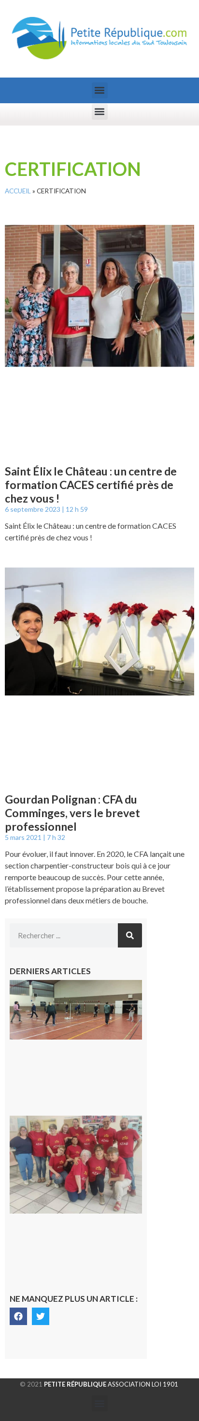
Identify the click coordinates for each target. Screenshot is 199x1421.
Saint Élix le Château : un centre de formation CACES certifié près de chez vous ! (91, 484)
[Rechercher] (130, 935)
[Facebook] (18, 1316)
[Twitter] (40, 1316)
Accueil (18, 191)
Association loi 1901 (111, 1384)
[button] (100, 90)
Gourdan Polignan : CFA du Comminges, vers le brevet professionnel (72, 812)
